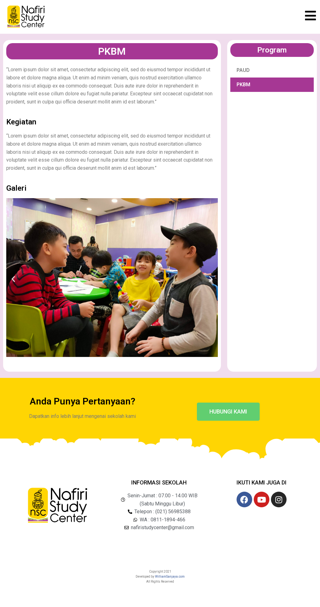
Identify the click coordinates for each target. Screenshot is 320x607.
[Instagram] (279, 499)
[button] (13, 279)
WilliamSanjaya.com (170, 576)
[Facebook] (244, 499)
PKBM (243, 85)
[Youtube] (261, 499)
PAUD (243, 70)
